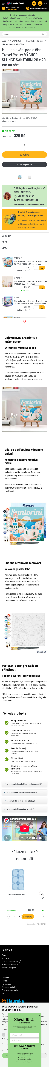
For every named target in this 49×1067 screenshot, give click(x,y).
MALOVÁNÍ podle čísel (34, 40)
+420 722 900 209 (12, 7)
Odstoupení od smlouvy (11, 990)
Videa (5, 248)
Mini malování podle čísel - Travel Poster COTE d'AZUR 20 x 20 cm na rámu (30, 262)
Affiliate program (9, 967)
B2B (3, 993)
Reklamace (6, 984)
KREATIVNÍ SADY (16, 40)
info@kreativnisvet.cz (38, 8)
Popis (4, 241)
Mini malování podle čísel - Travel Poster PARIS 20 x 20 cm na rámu (30, 282)
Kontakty (5, 958)
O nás (4, 955)
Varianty (6, 235)
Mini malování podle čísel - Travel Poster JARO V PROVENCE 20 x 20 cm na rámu (30, 302)
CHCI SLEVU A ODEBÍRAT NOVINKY (24, 1047)
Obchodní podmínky (9, 987)
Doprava (5, 977)
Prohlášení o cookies (10, 964)
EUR (45, 3)
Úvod (4, 40)
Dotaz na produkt (24, 164)
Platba (4, 980)
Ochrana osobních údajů (11, 961)
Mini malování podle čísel (13, 44)
